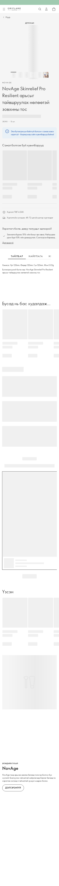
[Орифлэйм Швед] (14, 9)
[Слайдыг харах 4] (33, 75)
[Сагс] (54, 9)
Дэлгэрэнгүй (7, 242)
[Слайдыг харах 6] (46, 75)
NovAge (7, 82)
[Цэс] (4, 9)
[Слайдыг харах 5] (39, 75)
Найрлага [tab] (36, 256)
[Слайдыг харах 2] (20, 75)
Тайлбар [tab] (17, 256)
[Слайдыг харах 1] (13, 75)
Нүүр (8, 17)
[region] (29, 52)
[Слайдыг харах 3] (26, 75)
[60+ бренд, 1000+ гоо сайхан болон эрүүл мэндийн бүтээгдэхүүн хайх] (40, 9)
